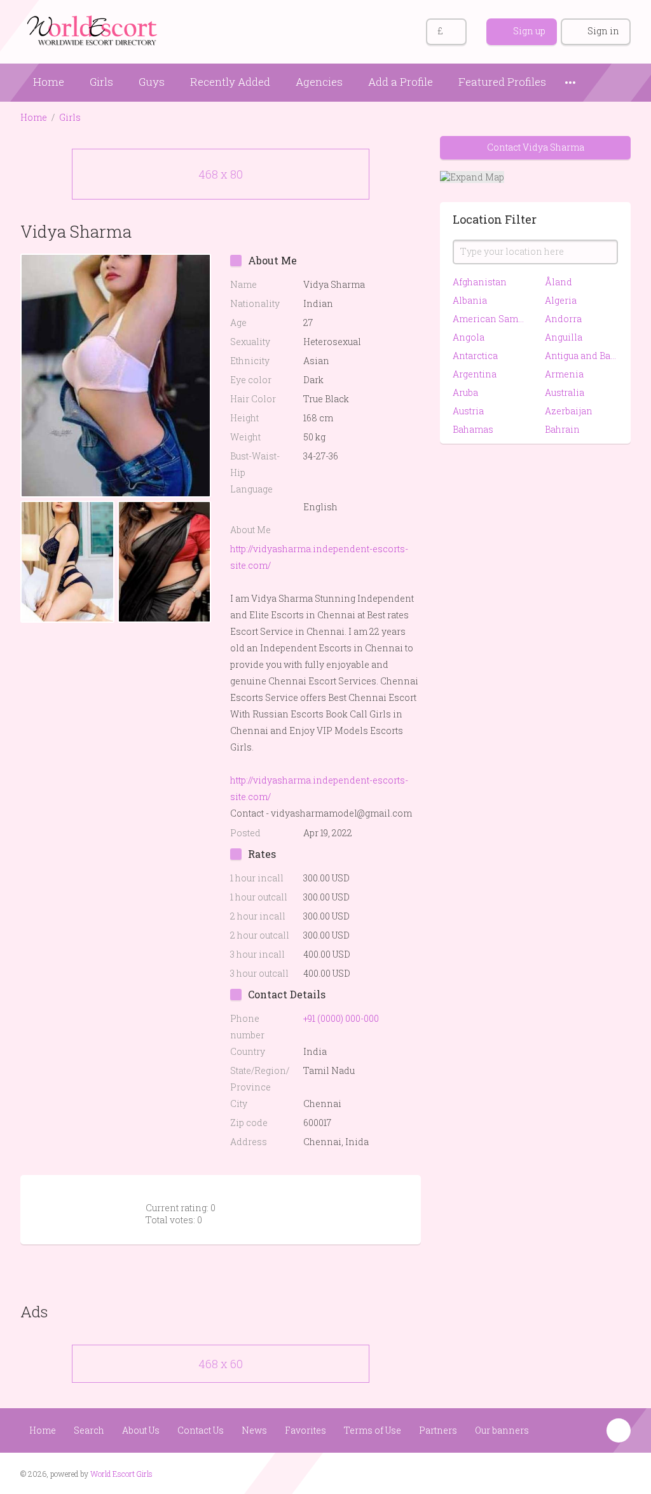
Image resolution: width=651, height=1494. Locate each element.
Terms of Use (372, 1430)
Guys (152, 81)
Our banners (502, 1430)
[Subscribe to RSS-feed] (571, 1472)
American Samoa (489, 319)
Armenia (564, 374)
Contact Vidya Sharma (535, 147)
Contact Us (200, 1430)
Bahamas (473, 429)
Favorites (305, 1430)
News (254, 1430)
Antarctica (475, 356)
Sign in (603, 31)
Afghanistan (480, 282)
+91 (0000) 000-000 (341, 1018)
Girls (101, 81)
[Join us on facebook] (595, 1472)
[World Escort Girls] (93, 30)
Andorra (563, 319)
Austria (468, 411)
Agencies (319, 81)
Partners (438, 1430)
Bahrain (562, 429)
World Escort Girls (121, 1474)
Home (48, 81)
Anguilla (563, 337)
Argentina (475, 374)
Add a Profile (400, 81)
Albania (470, 300)
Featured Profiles (502, 81)
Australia (564, 392)
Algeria (561, 300)
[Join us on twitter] (619, 1472)
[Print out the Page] (385, 231)
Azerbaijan (569, 411)
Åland (558, 282)
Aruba (465, 392)
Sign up (529, 31)
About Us (141, 1430)
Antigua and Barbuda (581, 356)
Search (89, 1430)
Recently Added (230, 81)
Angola (468, 337)
